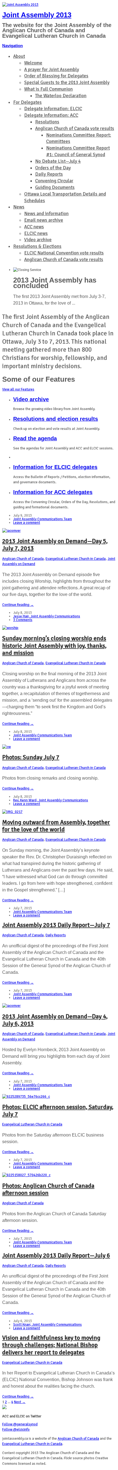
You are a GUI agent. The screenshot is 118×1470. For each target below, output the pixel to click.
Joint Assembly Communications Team (42, 519)
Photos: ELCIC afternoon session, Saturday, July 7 (57, 1110)
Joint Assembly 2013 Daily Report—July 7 (56, 925)
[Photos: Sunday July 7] (6, 747)
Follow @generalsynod (20, 1424)
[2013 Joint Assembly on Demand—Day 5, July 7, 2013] (11, 530)
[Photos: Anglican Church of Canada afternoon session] (26, 1175)
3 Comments (22, 620)
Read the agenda (35, 438)
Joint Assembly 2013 (36, 15)
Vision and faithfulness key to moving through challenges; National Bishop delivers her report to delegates (51, 1345)
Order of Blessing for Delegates (56, 76)
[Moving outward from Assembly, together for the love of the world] (12, 812)
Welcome (33, 63)
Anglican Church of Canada (23, 559)
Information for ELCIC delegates (55, 467)
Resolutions (47, 122)
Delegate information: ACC (51, 115)
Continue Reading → (18, 605)
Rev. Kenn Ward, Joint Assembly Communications (50, 800)
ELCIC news (36, 233)
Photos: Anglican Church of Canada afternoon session (48, 1189)
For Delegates (27, 102)
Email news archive (43, 220)
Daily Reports (49, 174)
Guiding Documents (55, 187)
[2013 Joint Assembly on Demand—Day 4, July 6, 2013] (11, 1005)
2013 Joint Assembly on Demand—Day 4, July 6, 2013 (55, 1020)
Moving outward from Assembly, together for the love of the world (56, 825)
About (19, 56)
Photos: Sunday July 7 (30, 757)
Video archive (38, 240)
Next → (20, 1402)
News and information (46, 213)
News (18, 207)
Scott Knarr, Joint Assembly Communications (47, 1324)
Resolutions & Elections (37, 246)
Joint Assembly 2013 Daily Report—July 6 (56, 1255)
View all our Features (18, 389)
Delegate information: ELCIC (53, 109)
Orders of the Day (53, 168)
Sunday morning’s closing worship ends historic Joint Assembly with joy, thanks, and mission (54, 645)
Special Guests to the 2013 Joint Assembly (66, 82)
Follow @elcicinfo (16, 1429)
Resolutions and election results (55, 419)
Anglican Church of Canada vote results (74, 128)
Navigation (12, 45)
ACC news (34, 227)
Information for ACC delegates (52, 492)
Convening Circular (54, 181)
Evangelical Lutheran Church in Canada (76, 559)
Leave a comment (26, 522)
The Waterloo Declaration (60, 96)
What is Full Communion (48, 89)
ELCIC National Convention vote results (64, 253)
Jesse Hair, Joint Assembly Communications (46, 616)
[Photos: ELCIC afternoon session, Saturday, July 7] (26, 1096)
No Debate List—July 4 (58, 161)
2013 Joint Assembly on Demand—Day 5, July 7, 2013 (55, 544)
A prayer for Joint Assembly (51, 69)
